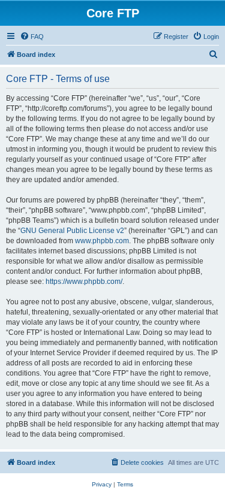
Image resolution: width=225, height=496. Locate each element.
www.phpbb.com (102, 241)
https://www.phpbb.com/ (84, 281)
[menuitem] (32, 36)
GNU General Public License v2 (72, 230)
